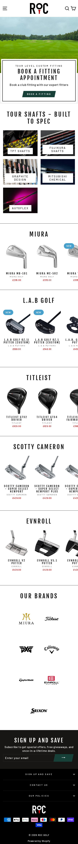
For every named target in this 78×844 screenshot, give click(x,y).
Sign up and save (39, 774)
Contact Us (39, 785)
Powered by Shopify (39, 841)
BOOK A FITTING (39, 94)
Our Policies (39, 796)
